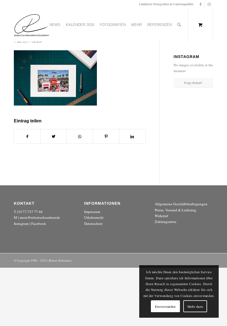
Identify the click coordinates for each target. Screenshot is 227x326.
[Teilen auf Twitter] (54, 136)
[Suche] (179, 24)
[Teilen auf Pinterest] (106, 136)
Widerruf (161, 215)
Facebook (38, 223)
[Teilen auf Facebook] (27, 136)
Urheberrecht (94, 217)
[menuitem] (55, 24)
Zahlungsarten (165, 221)
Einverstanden (165, 306)
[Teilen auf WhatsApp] (80, 136)
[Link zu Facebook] (201, 4)
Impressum (92, 211)
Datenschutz (93, 223)
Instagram (21, 223)
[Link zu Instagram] (209, 4)
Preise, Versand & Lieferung (175, 209)
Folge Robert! (193, 82)
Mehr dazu (195, 306)
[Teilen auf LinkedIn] (132, 136)
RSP (39, 42)
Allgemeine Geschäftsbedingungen (181, 203)
